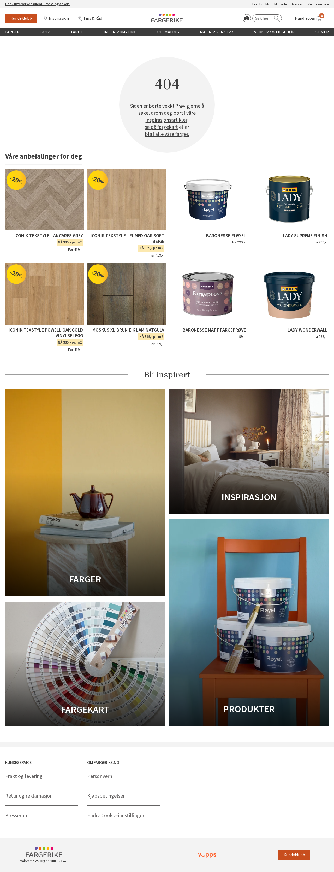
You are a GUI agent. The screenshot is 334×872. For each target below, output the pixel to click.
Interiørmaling (120, 32)
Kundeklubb (21, 18)
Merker (297, 4)
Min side (280, 4)
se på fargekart (161, 127)
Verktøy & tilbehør (274, 32)
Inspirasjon (59, 18)
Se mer (322, 32)
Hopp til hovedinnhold (20, 3)
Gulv (45, 32)
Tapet (76, 32)
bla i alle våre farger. (167, 134)
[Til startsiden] (167, 18)
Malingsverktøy (216, 32)
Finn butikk (260, 4)
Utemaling (168, 32)
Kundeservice (318, 4)
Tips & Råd (92, 18)
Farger (12, 32)
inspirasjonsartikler (166, 120)
